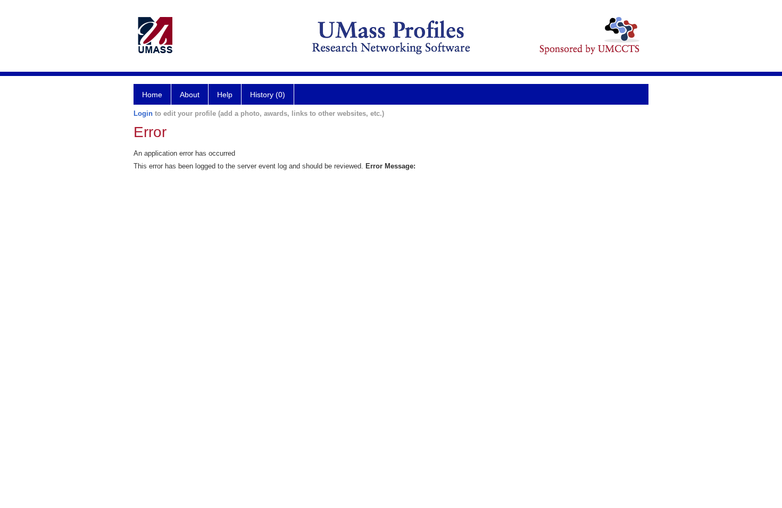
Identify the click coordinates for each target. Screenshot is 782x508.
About (189, 94)
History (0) (267, 94)
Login (143, 113)
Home (152, 94)
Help (224, 94)
